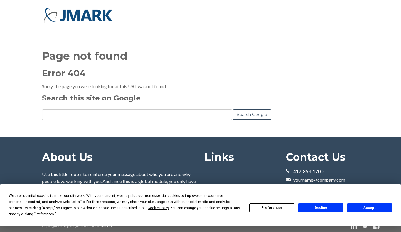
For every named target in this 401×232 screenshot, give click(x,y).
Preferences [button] (45, 214)
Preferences (272, 208)
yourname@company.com (319, 179)
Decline (321, 208)
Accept (369, 208)
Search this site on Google (91, 98)
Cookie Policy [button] (158, 208)
